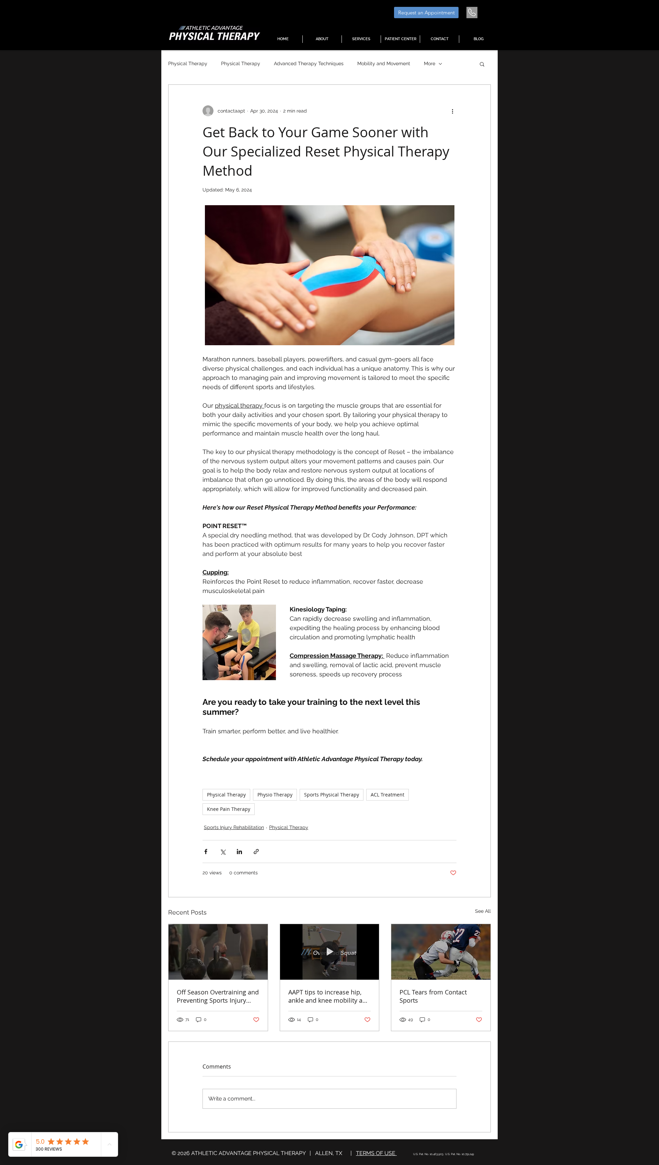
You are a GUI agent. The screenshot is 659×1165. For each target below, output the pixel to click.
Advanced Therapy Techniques (309, 63)
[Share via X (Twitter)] (222, 851)
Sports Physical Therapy (331, 794)
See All (483, 911)
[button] (361, 39)
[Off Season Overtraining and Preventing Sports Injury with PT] (218, 952)
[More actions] (452, 111)
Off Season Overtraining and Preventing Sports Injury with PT (218, 996)
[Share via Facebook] (206, 851)
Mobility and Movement (383, 63)
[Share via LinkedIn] (239, 851)
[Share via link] (256, 851)
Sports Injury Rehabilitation (234, 827)
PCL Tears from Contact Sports (433, 996)
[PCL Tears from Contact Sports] (440, 952)
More (429, 63)
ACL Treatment (387, 794)
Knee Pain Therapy (228, 809)
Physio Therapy (274, 794)
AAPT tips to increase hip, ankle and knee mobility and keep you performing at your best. (329, 996)
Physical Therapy (187, 63)
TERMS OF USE (376, 1153)
